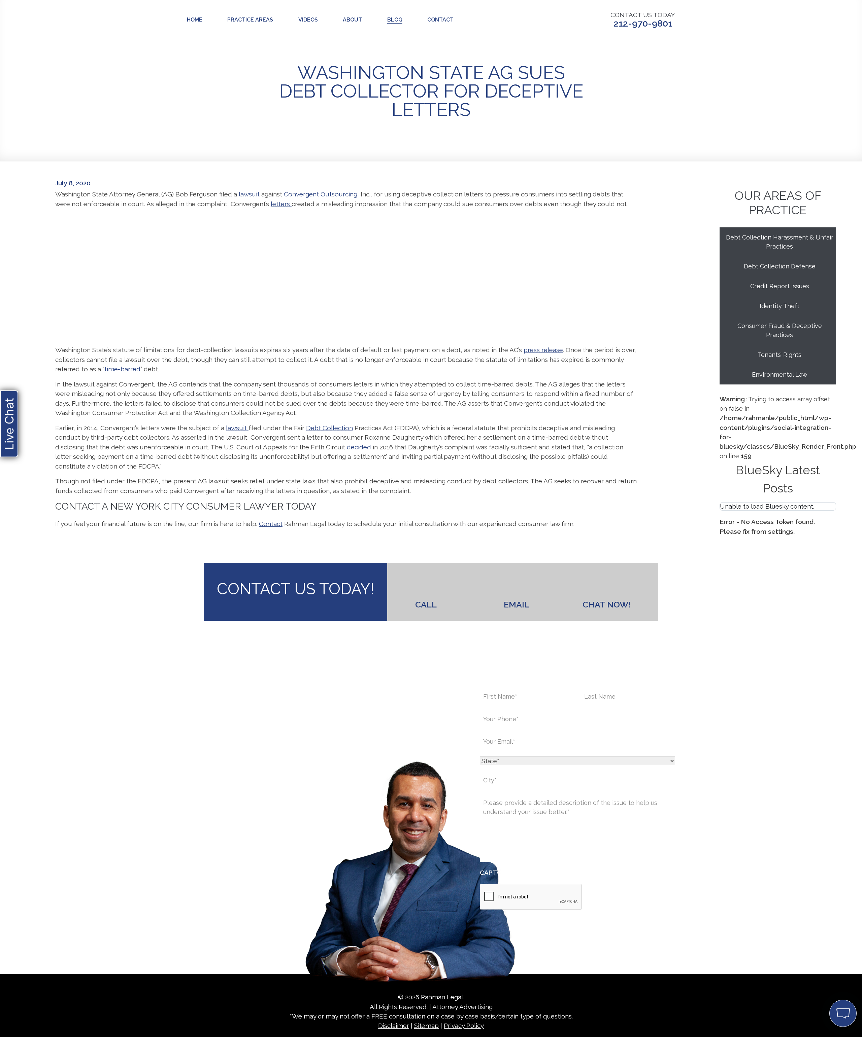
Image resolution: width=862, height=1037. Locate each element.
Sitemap (426, 1025)
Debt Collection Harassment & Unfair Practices (779, 242)
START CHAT (811, 968)
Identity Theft (779, 305)
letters (281, 204)
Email (516, 604)
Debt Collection (329, 428)
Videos (308, 19)
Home (194, 19)
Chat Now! (607, 604)
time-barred (122, 369)
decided (359, 447)
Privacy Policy (464, 1025)
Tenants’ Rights (779, 354)
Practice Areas (250, 19)
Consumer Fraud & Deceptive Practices (779, 330)
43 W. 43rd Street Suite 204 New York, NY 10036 (247, 805)
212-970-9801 (284, 848)
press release (543, 350)
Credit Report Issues (779, 286)
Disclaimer (393, 1025)
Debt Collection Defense (780, 266)
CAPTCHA (495, 872)
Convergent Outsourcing (320, 194)
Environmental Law (779, 374)
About (352, 19)
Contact (440, 19)
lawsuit (250, 194)
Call (426, 604)
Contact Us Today (642, 20)
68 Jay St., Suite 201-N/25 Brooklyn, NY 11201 (319, 805)
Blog (394, 19)
